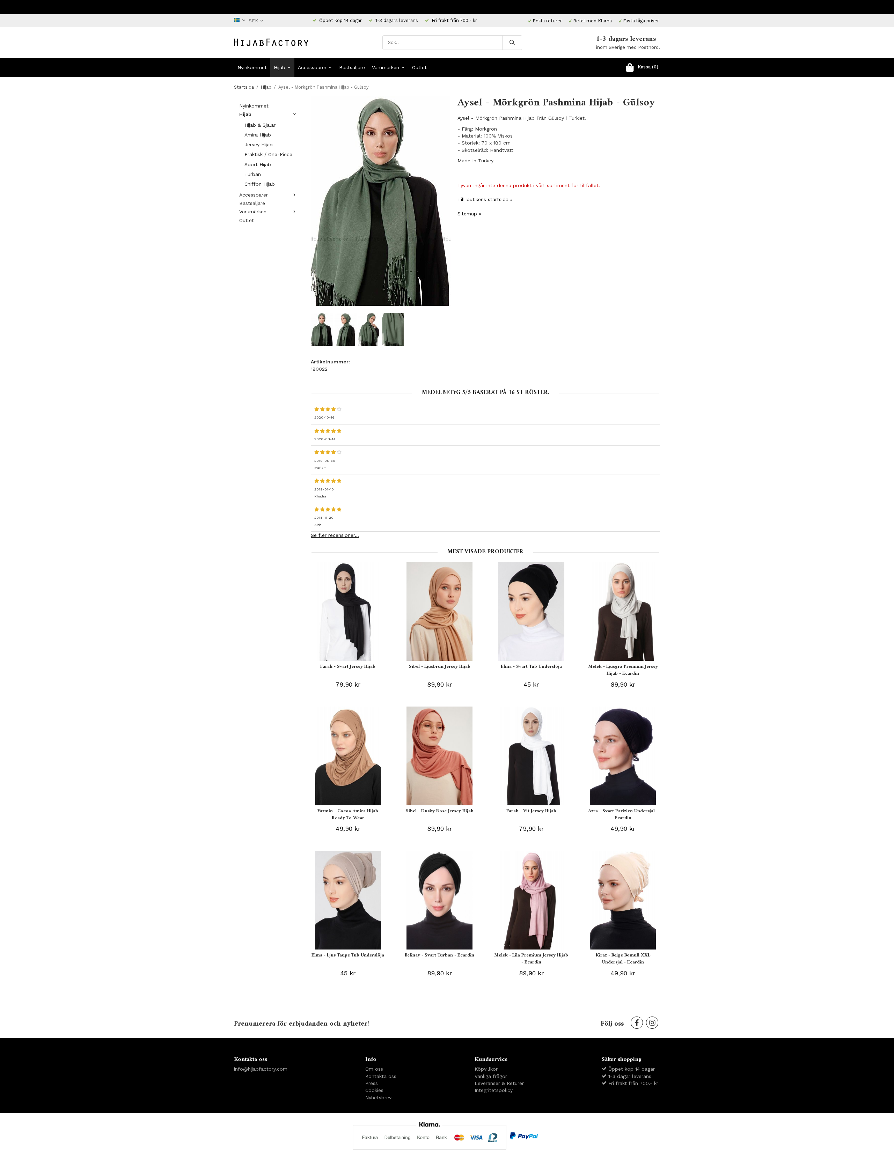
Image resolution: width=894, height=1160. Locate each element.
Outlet (419, 67)
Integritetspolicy (494, 1090)
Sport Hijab (257, 164)
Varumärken (385, 67)
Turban (252, 174)
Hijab (279, 67)
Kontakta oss (380, 1076)
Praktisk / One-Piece (268, 154)
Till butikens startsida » (485, 199)
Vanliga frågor (491, 1076)
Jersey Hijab (258, 144)
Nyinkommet (252, 67)
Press (371, 1083)
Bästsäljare (352, 67)
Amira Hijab (257, 135)
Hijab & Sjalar (260, 125)
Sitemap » (469, 213)
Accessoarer (312, 67)
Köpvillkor (486, 1069)
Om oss (374, 1069)
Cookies (374, 1090)
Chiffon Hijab (259, 184)
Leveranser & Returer (499, 1083)
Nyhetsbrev (378, 1097)
